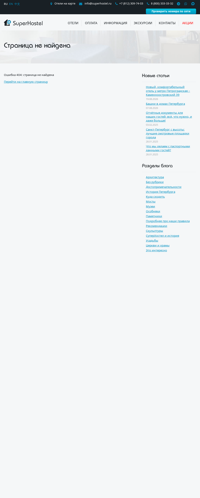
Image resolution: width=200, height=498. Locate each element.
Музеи (150, 206)
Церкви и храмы (158, 245)
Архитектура (155, 177)
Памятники (154, 216)
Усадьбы (152, 240)
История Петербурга (160, 192)
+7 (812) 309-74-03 (131, 3)
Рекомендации (156, 226)
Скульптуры (154, 231)
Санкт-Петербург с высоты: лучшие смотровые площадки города (167, 133)
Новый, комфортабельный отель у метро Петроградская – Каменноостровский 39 (168, 91)
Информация (115, 23)
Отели (73, 23)
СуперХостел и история (162, 235)
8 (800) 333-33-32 (162, 3)
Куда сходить (155, 196)
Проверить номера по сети (171, 11)
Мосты (150, 201)
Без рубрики (155, 182)
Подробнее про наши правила (168, 221)
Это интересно (156, 250)
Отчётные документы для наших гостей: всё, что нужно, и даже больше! (169, 116)
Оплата (91, 23)
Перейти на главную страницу (26, 82)
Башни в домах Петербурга (165, 104)
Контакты (167, 23)
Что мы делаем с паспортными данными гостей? (168, 148)
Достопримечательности (163, 187)
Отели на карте (64, 3)
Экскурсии (143, 23)
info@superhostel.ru (98, 3)
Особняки (153, 211)
